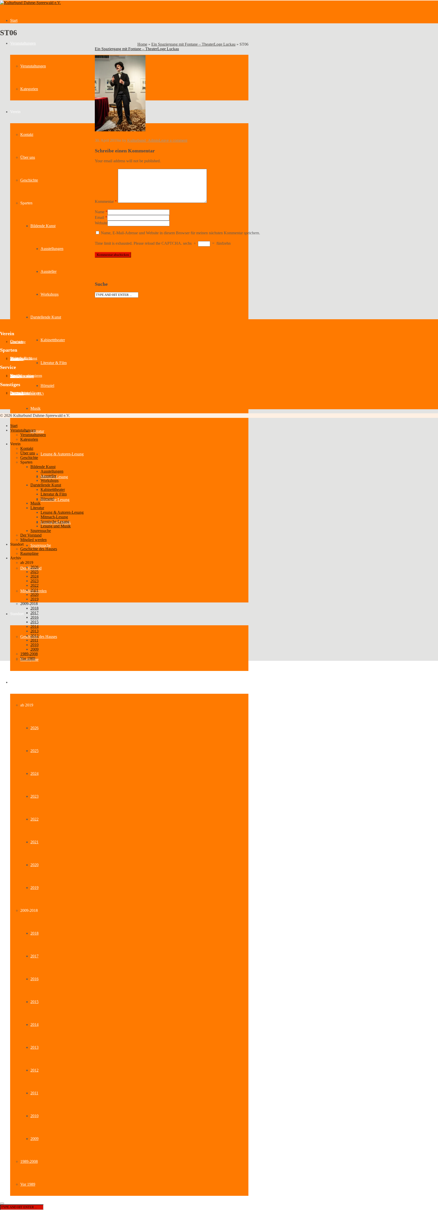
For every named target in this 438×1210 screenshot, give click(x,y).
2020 (34, 865)
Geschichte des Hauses (38, 636)
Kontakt (26, 134)
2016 (34, 979)
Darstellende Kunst (45, 317)
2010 (34, 1116)
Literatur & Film (54, 363)
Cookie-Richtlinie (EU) (27, 394)
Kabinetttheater (53, 340)
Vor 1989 (27, 1184)
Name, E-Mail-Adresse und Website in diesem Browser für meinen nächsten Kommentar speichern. (180, 233)
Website (101, 223)
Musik (35, 408)
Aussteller (49, 271)
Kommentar (106, 201)
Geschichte (29, 180)
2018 (34, 933)
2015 (34, 1002)
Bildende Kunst (43, 226)
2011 (34, 1093)
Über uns (27, 157)
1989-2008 (29, 1161)
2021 (34, 842)
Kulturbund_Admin (143, 140)
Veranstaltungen (23, 43)
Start (13, 20)
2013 (34, 1047)
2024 (34, 773)
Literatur (37, 431)
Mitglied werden (33, 540)
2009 (34, 1138)
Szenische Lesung (55, 499)
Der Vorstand (31, 535)
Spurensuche (40, 545)
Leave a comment (173, 140)
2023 (34, 796)
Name (99, 212)
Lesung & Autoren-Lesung (62, 454)
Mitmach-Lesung (54, 517)
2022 (34, 819)
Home (142, 44)
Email (99, 217)
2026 (34, 728)
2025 (34, 751)
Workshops (50, 294)
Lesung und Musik (56, 526)
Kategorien (29, 89)
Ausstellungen (52, 248)
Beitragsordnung (22, 376)
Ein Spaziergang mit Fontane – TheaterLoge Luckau (193, 44)
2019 (34, 887)
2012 (34, 1070)
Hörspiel (47, 385)
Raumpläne (29, 553)
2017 (34, 956)
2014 (34, 1024)
